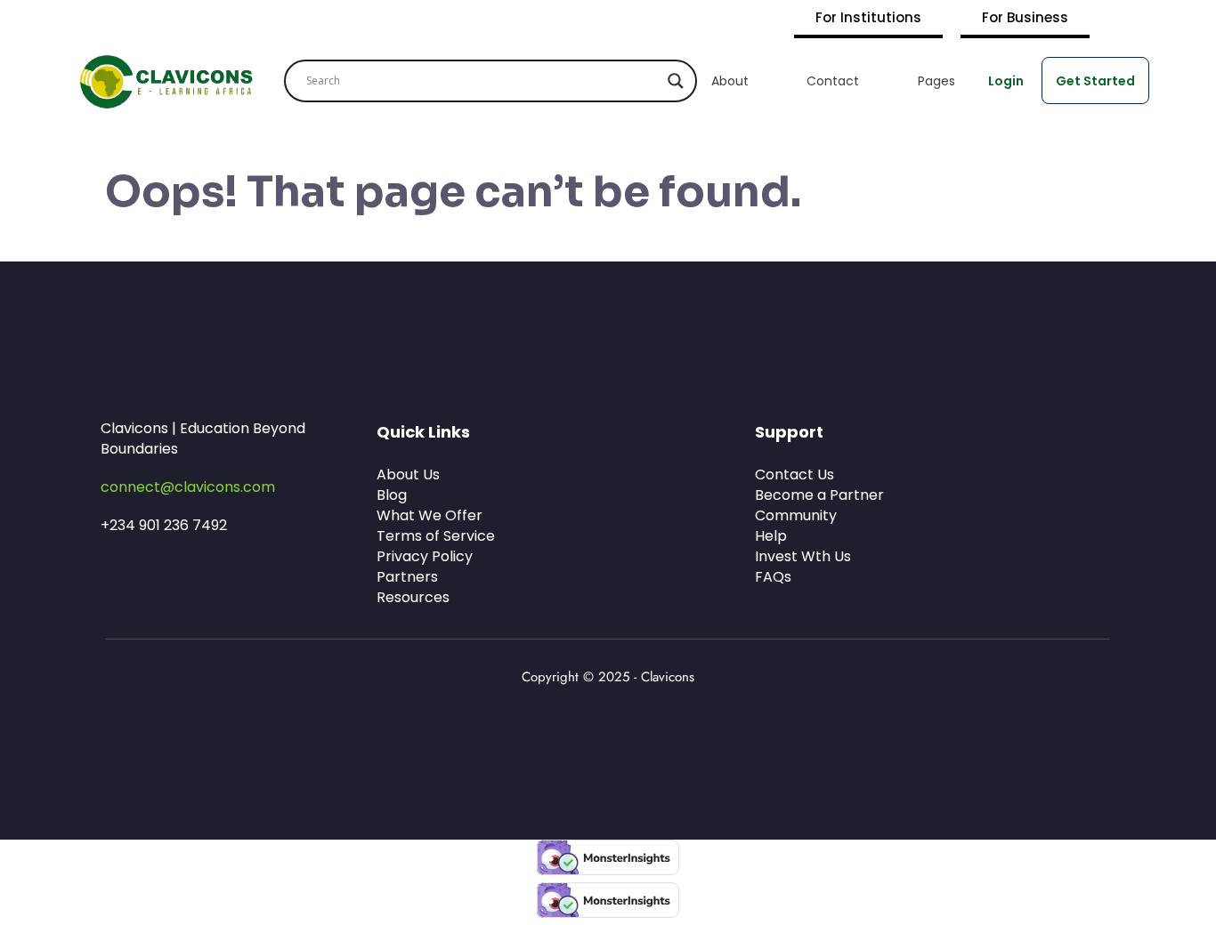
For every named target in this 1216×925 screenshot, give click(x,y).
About (730, 81)
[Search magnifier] (675, 80)
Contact (833, 81)
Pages (936, 81)
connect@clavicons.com (188, 487)
